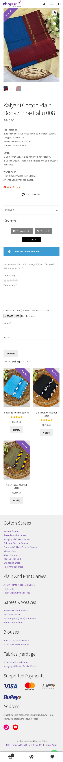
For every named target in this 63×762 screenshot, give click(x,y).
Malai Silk (8, 588)
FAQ (8, 745)
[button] (54, 12)
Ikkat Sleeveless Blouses (16, 644)
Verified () (45, 231)
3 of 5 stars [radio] (10, 280)
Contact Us (37, 745)
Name (7, 322)
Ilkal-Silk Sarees (12, 614)
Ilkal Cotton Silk (12, 558)
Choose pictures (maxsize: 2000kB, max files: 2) (28, 310)
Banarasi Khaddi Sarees (16, 610)
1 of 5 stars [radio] (5, 280)
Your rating (9, 275)
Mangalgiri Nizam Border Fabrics (21, 666)
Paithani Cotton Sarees (16, 543)
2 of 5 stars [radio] (7, 280)
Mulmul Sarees (11, 531)
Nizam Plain (10, 551)
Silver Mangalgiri (12, 554)
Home (31, 757)
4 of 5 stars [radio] (13, 280)
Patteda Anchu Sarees (15, 535)
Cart (6, 754)
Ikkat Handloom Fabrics (16, 662)
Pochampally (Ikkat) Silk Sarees (20, 618)
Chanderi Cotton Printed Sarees (20, 547)
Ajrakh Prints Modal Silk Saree (19, 584)
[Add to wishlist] (7, 372)
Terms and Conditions (21, 745)
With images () (23, 231)
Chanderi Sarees (12, 562)
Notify (16, 429)
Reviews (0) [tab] (9, 209)
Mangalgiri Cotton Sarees (17, 539)
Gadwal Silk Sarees (13, 622)
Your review (10, 284)
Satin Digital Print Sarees (17, 592)
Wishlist (52, 757)
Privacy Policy (51, 745)
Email (7, 337)
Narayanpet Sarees (13, 566)
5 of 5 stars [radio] (16, 280)
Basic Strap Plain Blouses (17, 640)
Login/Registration (58, 4)
